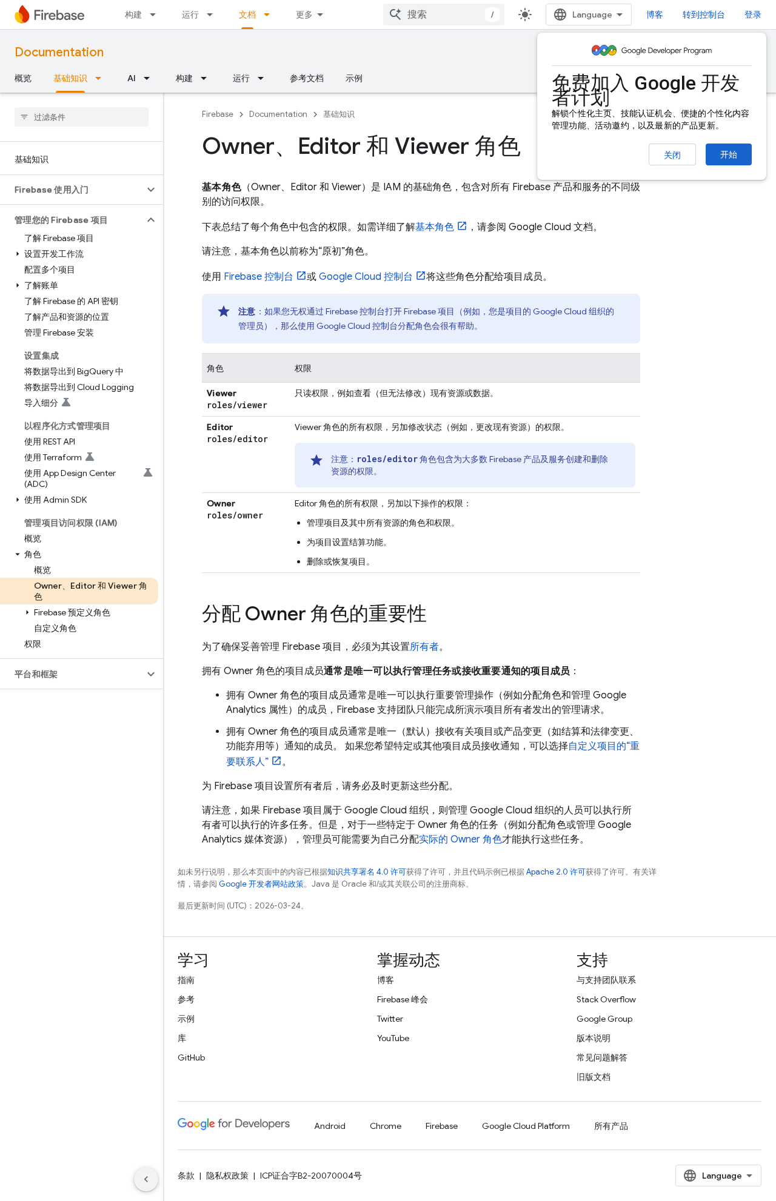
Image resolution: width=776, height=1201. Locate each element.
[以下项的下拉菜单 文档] (270, 14)
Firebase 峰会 (402, 999)
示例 (354, 78)
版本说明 (593, 1038)
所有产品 (611, 1125)
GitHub (191, 1057)
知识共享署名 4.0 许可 (366, 872)
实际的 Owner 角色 (460, 839)
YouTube (393, 1038)
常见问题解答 (602, 1057)
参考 (186, 999)
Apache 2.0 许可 (556, 872)
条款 (186, 1175)
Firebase (217, 114)
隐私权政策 (227, 1175)
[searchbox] (82, 117)
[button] (72, 189)
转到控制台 (704, 14)
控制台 (258, 277)
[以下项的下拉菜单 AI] (150, 78)
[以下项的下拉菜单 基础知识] (101, 78)
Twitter (390, 1018)
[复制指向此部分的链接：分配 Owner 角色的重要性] (439, 615)
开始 (728, 154)
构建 (133, 14)
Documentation (59, 52)
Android (330, 1125)
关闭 (672, 155)
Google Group (604, 1018)
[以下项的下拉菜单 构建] (156, 14)
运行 (190, 14)
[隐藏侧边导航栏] (146, 1179)
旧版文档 (593, 1076)
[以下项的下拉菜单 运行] (213, 14)
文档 (247, 14)
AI (131, 78)
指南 (186, 979)
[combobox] (443, 14)
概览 (23, 78)
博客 (654, 14)
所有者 (424, 647)
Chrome (385, 1125)
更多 (304, 14)
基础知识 (70, 78)
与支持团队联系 (606, 979)
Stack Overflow (606, 999)
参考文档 (307, 78)
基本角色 (434, 227)
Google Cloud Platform (526, 1125)
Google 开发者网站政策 (261, 884)
